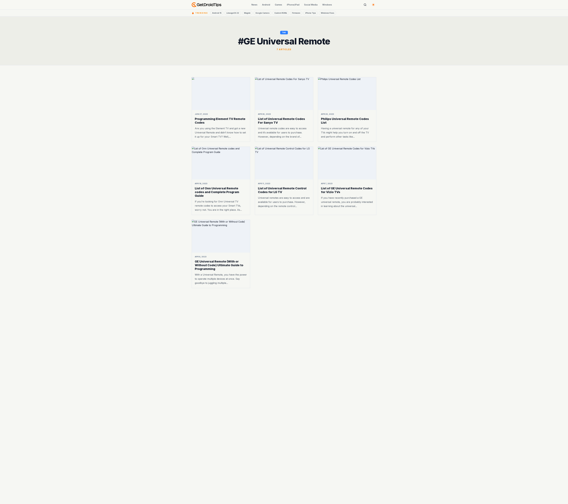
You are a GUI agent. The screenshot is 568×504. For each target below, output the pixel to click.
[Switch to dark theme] (373, 5)
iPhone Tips (310, 13)
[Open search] (365, 5)
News (254, 4)
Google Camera (262, 13)
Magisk (247, 13)
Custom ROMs (280, 13)
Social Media (311, 4)
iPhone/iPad (293, 4)
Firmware (296, 13)
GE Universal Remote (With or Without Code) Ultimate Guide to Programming (219, 265)
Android (266, 4)
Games (278, 4)
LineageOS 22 (232, 13)
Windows (327, 4)
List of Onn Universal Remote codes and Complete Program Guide (217, 192)
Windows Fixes (327, 13)
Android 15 (216, 13)
